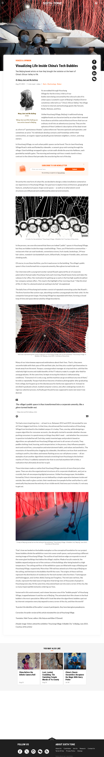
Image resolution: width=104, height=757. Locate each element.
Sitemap (79, 751)
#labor (59, 84)
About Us (58, 748)
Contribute (67, 748)
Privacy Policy (70, 751)
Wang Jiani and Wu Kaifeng (28, 80)
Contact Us (91, 748)
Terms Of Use (60, 751)
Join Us (75, 748)
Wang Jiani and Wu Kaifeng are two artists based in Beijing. (27, 121)
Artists (27, 116)
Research (83, 748)
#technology (51, 84)
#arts (45, 84)
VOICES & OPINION (23, 60)
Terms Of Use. (61, 172)
